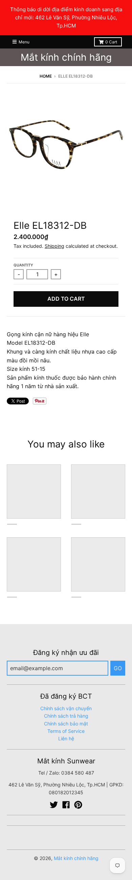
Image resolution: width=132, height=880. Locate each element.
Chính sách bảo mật (66, 723)
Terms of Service (66, 731)
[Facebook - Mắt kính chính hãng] (66, 805)
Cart (111, 41)
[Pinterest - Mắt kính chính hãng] (78, 805)
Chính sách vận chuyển (66, 708)
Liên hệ (66, 738)
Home (46, 76)
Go (118, 668)
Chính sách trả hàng (66, 716)
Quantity (23, 265)
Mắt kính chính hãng (66, 57)
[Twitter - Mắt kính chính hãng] (54, 805)
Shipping (54, 246)
